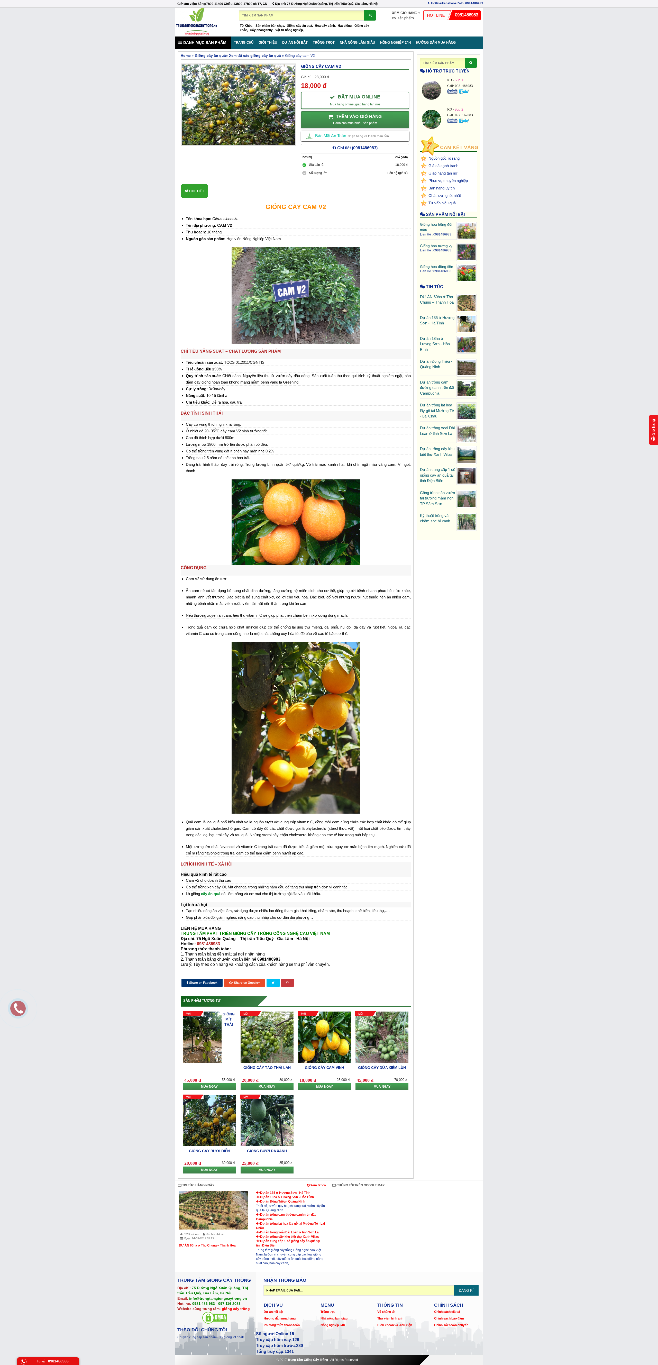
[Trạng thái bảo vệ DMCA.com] (214, 1317)
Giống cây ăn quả (299, 26)
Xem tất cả (317, 1185)
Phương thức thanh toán (282, 1325)
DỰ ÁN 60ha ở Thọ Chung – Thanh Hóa (207, 1245)
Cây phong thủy (261, 30)
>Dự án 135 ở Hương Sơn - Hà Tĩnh (284, 1193)
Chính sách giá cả (447, 1312)
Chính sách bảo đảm (449, 1318)
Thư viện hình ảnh (390, 1318)
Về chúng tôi (386, 1312)
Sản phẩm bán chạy (269, 26)
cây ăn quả (210, 893)
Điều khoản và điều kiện (394, 1325)
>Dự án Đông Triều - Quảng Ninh (281, 1201)
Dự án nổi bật (295, 42)
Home (186, 55)
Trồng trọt (324, 42)
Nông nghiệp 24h (395, 42)
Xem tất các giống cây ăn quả (255, 55)
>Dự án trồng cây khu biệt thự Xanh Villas (288, 1237)
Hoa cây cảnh (325, 26)
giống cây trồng (236, 1309)
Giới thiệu (268, 42)
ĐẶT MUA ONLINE (355, 100)
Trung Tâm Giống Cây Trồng (308, 1360)
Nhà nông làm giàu (357, 42)
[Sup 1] (453, 91)
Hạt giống (345, 26)
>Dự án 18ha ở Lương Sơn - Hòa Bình (286, 1197)
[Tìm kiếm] (370, 15)
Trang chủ (243, 42)
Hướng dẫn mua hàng (436, 42)
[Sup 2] (453, 121)
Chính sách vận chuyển (451, 1325)
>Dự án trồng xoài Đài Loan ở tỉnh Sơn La (288, 1232)
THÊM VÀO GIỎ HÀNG (357, 119)
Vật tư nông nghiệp (289, 30)
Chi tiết (196, 191)
